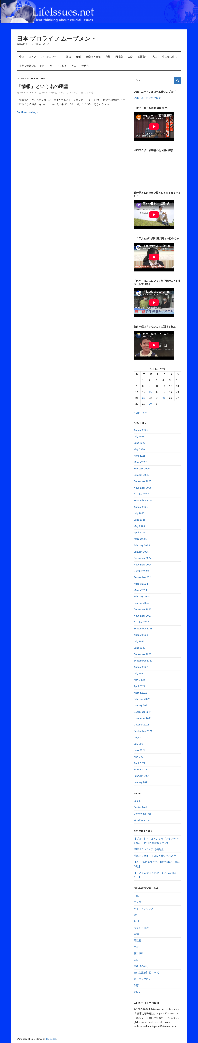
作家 (74, 65)
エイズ (33, 56)
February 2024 (142, 596)
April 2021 (139, 763)
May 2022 (139, 679)
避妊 (68, 56)
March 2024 (140, 590)
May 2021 (139, 756)
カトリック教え (58, 65)
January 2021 (141, 782)
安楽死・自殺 (93, 56)
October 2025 (141, 494)
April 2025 (139, 532)
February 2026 (142, 468)
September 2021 (143, 731)
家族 (108, 56)
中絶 (21, 56)
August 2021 (141, 737)
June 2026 (139, 442)
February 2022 (142, 699)
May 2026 (139, 449)
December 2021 (142, 711)
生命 (130, 56)
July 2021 (139, 743)
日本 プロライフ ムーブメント (57, 38)
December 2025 (142, 481)
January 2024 (141, 603)
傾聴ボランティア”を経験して (150, 849)
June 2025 (139, 519)
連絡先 (85, 65)
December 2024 (142, 558)
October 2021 (141, 724)
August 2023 (141, 634)
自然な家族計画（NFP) (31, 65)
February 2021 (142, 775)
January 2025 (141, 551)
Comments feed (142, 813)
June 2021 (139, 750)
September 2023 (143, 628)
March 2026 (140, 462)
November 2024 (143, 564)
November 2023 (143, 615)
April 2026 (139, 455)
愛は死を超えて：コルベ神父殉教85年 (155, 855)
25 (163, 397)
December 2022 (142, 654)
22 (143, 397)
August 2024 (141, 583)
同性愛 (119, 56)
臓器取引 (142, 56)
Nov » (144, 412)
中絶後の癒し (169, 56)
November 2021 (143, 718)
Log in (137, 800)
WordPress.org (142, 820)
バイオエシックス (51, 56)
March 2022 (140, 692)
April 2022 (139, 686)
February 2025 (142, 545)
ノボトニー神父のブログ (147, 97)
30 (150, 403)
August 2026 (141, 430)
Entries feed (140, 807)
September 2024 (143, 577)
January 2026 (141, 474)
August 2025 (141, 507)
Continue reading (26, 112)
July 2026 (139, 436)
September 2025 (143, 500)
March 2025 (140, 538)
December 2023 (142, 609)
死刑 (78, 56)
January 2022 (141, 705)
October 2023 (141, 622)
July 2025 (139, 513)
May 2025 (139, 526)
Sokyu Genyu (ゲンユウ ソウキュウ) (60, 92)
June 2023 (139, 647)
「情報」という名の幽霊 (42, 86)
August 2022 (141, 667)
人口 (154, 56)
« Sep (137, 412)
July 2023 (139, 641)
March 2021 (140, 769)
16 (150, 391)
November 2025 (143, 487)
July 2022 (139, 673)
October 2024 (141, 571)
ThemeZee (51, 1039)
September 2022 (143, 660)
